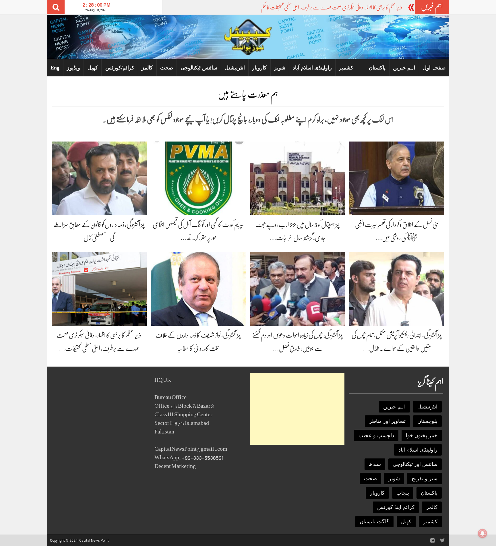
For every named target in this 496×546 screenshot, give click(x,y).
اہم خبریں (404, 68)
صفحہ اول (434, 68)
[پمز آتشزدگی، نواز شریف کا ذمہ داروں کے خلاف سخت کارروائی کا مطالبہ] (198, 288)
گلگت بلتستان (374, 521)
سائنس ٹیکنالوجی (199, 68)
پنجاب (402, 493)
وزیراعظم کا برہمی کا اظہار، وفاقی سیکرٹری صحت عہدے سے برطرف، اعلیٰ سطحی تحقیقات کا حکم (331, 7)
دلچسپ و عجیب (376, 435)
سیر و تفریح (424, 478)
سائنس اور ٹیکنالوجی (415, 464)
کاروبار (259, 68)
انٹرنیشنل (235, 68)
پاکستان (377, 68)
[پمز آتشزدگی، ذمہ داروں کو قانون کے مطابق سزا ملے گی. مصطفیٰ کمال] (99, 178)
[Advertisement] (297, 409)
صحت (166, 68)
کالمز (147, 68)
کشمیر (346, 68)
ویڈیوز (73, 68)
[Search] (56, 7)
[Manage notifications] (482, 533)
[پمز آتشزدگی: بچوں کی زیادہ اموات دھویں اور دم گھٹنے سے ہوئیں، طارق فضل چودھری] (297, 288)
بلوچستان (427, 421)
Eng (55, 68)
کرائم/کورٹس (119, 68)
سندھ (375, 464)
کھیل (93, 68)
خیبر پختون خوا (421, 435)
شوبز (279, 68)
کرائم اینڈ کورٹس (395, 507)
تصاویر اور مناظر (387, 421)
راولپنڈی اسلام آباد (312, 68)
